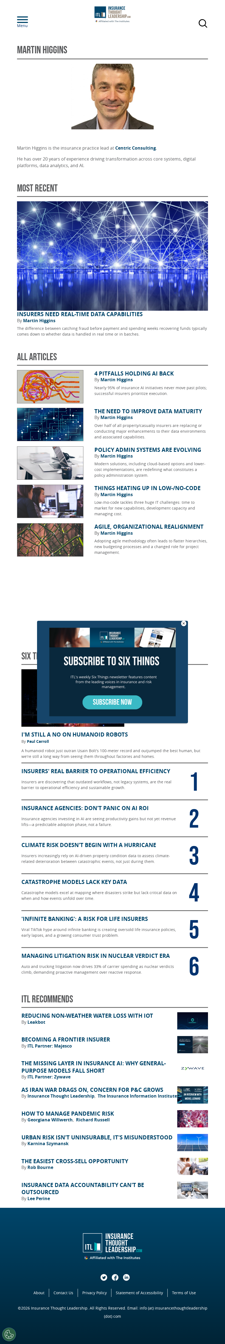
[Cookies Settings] (9, 1334)
